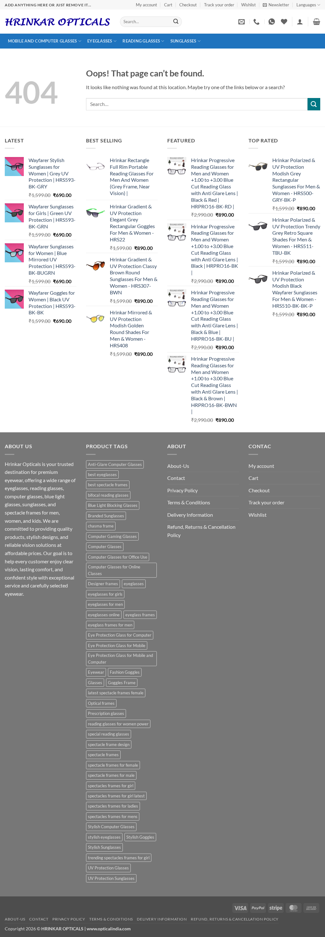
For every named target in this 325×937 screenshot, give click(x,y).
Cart (168, 4)
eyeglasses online (104, 614)
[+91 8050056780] (257, 22)
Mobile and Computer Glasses (42, 40)
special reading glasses (108, 734)
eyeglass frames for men (110, 624)
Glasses (95, 682)
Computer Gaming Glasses (112, 536)
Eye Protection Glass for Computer (119, 635)
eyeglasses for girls (105, 594)
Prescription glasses (106, 713)
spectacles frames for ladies (113, 806)
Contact (176, 478)
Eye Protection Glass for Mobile (116, 645)
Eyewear (96, 672)
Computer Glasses (105, 546)
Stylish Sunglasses (104, 847)
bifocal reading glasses (108, 495)
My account (146, 4)
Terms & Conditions (188, 502)
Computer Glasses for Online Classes (114, 570)
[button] (276, 5)
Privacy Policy (182, 490)
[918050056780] (272, 22)
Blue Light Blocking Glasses (112, 505)
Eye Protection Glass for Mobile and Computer (120, 658)
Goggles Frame (122, 682)
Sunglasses (183, 40)
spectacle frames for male (111, 775)
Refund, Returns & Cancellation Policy (201, 531)
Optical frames (101, 703)
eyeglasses (134, 583)
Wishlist (248, 4)
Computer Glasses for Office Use (117, 557)
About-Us (178, 466)
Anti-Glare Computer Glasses (115, 464)
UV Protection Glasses (108, 867)
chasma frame (101, 525)
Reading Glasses (141, 40)
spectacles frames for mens (112, 816)
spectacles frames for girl (110, 785)
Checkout (188, 4)
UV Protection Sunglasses (111, 878)
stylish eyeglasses (104, 837)
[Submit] (175, 21)
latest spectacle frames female (115, 692)
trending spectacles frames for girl (118, 857)
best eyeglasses (102, 474)
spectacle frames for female (113, 765)
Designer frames (103, 583)
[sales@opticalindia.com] (242, 22)
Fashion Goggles (125, 672)
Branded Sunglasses (106, 515)
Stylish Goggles (140, 837)
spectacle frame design (108, 744)
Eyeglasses (99, 40)
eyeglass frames (140, 614)
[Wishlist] (284, 22)
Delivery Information (190, 515)
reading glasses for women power (118, 723)
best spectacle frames (108, 484)
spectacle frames (103, 754)
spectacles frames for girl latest (116, 795)
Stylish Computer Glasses (111, 826)
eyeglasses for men (105, 604)
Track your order (219, 4)
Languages (306, 4)
